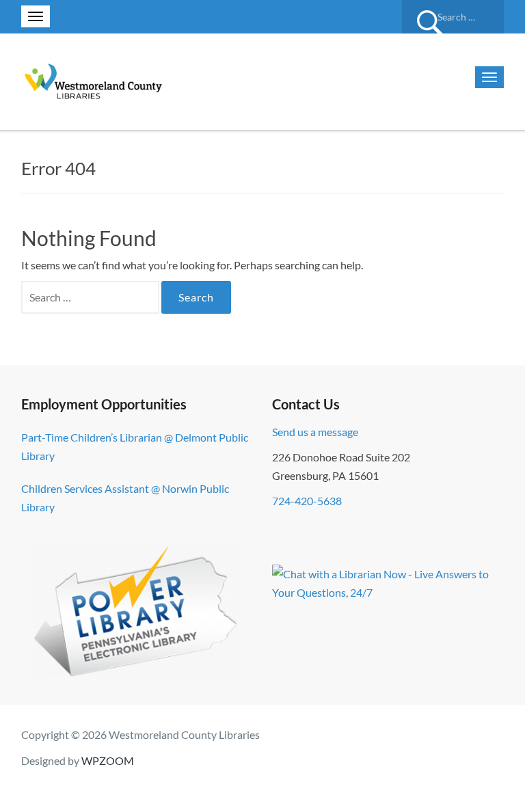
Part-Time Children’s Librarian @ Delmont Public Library (134, 446)
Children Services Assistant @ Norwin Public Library (125, 497)
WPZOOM (107, 760)
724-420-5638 (307, 500)
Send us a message (315, 431)
